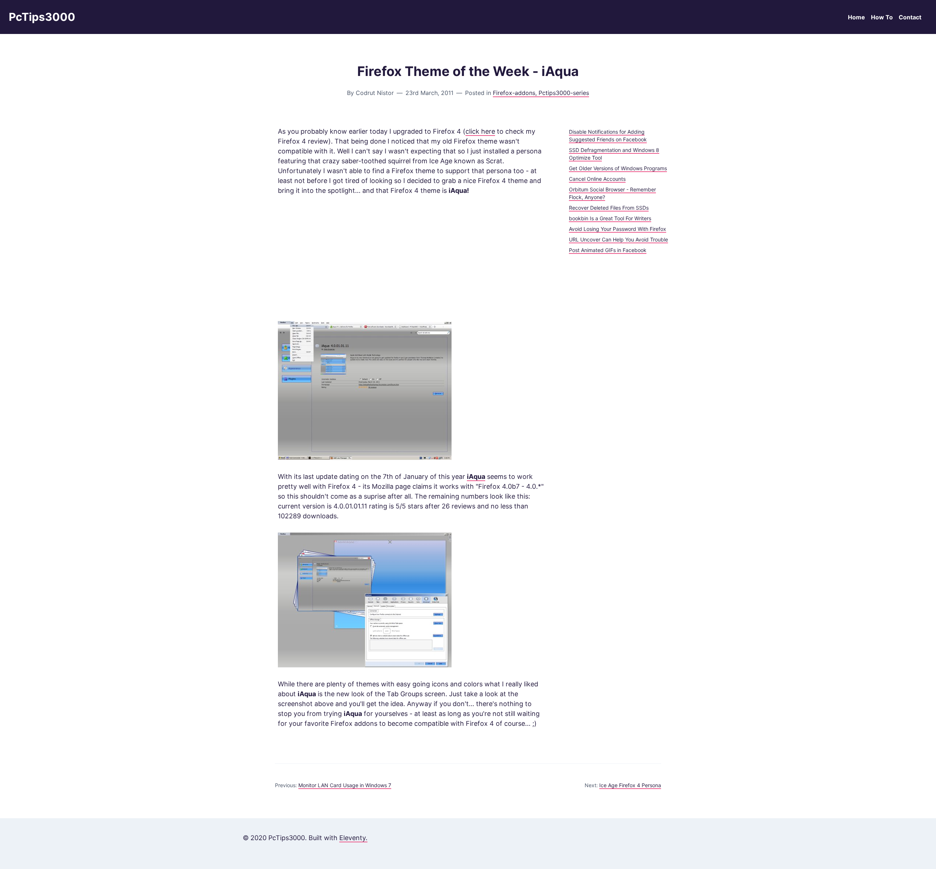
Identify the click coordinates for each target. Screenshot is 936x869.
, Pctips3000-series (562, 92)
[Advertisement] (412, 258)
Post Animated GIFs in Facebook (607, 250)
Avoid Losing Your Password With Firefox (617, 229)
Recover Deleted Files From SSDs (609, 208)
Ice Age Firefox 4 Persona (630, 785)
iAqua (476, 476)
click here (480, 131)
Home (856, 17)
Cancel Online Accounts (597, 179)
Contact (910, 17)
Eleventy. (353, 838)
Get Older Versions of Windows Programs (618, 168)
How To (882, 17)
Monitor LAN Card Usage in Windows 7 (344, 785)
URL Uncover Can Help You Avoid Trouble (618, 239)
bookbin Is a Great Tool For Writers (610, 218)
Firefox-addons (514, 92)
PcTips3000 (42, 16)
